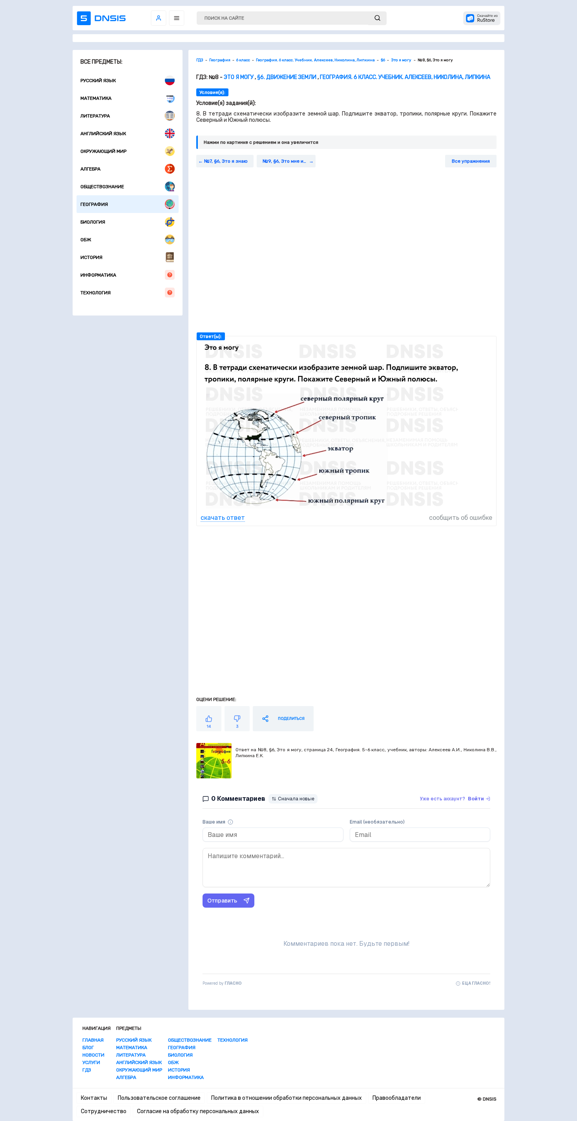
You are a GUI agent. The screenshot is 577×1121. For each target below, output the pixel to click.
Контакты (94, 1098)
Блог (88, 1047)
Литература (95, 116)
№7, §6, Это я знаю (226, 161)
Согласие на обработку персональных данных (198, 1111)
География (94, 204)
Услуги (91, 1062)
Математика (95, 98)
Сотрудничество (103, 1111)
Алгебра (90, 169)
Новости (93, 1055)
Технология (95, 292)
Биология (92, 222)
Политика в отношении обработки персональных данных (286, 1098)
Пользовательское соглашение (159, 1098)
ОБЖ (85, 239)
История (91, 257)
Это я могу (239, 77)
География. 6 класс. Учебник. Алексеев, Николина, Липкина (405, 77)
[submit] (377, 18)
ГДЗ (86, 1070)
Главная (93, 1040)
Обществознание (102, 186)
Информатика (98, 275)
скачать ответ (223, 517)
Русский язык (98, 80)
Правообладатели (396, 1098)
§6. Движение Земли (286, 77)
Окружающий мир (103, 151)
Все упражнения (471, 161)
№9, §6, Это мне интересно (289, 161)
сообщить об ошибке (460, 517)
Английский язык (103, 133)
